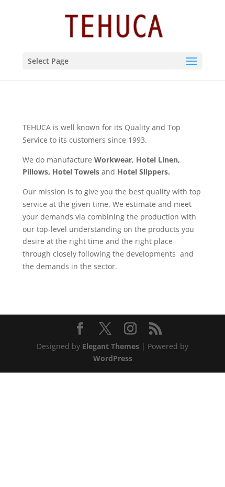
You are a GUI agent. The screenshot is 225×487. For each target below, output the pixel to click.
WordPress (112, 358)
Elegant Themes (110, 346)
